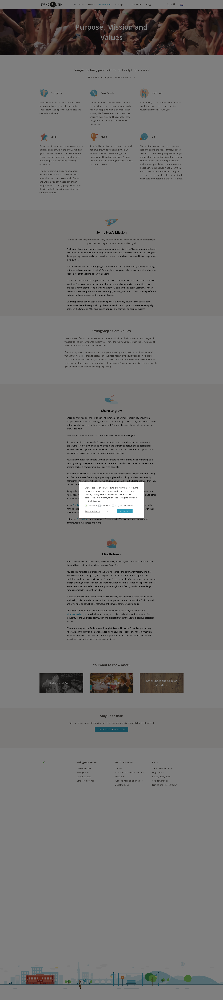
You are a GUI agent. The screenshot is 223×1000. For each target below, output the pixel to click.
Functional (105, 505)
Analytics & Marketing (123, 505)
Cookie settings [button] (92, 511)
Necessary (92, 505)
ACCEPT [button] (110, 511)
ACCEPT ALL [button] (124, 511)
